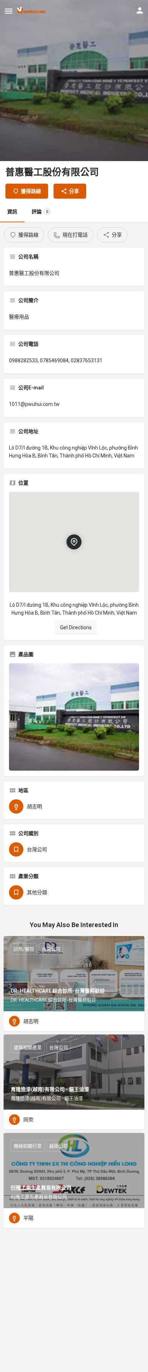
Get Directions (76, 627)
